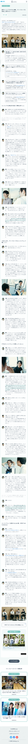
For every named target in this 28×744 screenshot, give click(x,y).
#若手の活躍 (5, 14)
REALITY (13, 155)
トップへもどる (14, 661)
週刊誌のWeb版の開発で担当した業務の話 (14, 555)
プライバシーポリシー (13, 731)
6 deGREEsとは (14, 729)
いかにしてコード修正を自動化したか (13, 548)
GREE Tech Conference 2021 (8, 22)
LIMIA (8, 126)
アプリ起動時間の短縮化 (10, 572)
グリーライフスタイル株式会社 (12, 72)
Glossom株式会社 (19, 85)
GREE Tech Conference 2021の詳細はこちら (14, 624)
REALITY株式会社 (19, 97)
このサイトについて (13, 733)
